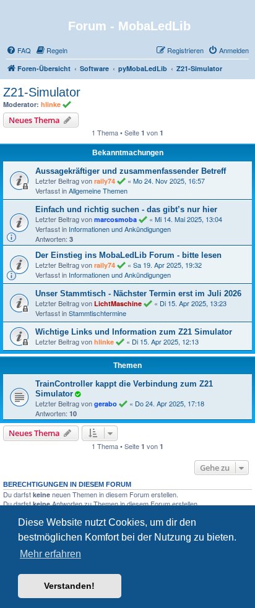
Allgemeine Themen (98, 190)
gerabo (105, 403)
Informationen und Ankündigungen (120, 229)
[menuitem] (18, 50)
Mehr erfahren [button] (50, 554)
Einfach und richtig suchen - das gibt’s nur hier (126, 209)
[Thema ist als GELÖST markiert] (77, 393)
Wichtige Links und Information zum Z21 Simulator (133, 331)
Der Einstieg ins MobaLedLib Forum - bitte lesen (128, 255)
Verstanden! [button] (69, 586)
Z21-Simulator (41, 92)
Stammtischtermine (97, 313)
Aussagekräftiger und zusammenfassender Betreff (130, 171)
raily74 (104, 181)
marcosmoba (115, 219)
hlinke (51, 104)
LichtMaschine (118, 303)
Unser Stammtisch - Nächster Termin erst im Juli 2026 (138, 293)
